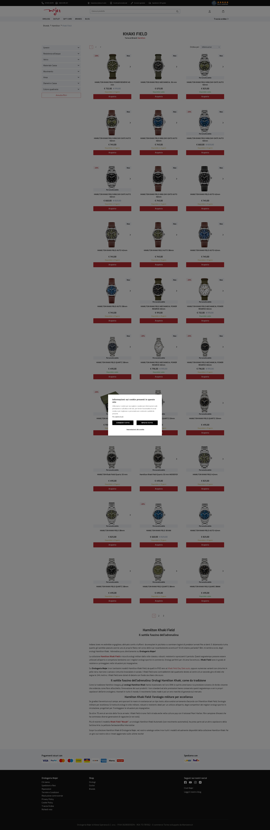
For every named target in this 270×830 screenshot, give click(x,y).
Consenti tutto (123, 422)
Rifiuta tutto (147, 422)
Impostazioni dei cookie (135, 429)
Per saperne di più (117, 416)
